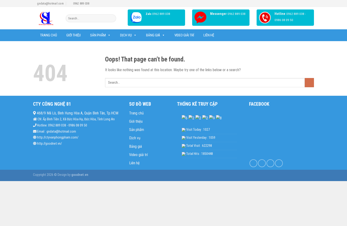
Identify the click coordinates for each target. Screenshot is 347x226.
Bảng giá (135, 146)
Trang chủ (48, 35)
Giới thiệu (73, 35)
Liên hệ (208, 35)
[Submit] (112, 18)
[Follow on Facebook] (253, 163)
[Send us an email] (279, 163)
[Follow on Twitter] (270, 163)
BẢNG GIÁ (153, 35)
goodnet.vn (79, 175)
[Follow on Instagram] (262, 163)
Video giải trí (184, 35)
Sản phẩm (98, 35)
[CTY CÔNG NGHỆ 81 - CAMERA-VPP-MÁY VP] (46, 18)
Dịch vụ (126, 35)
